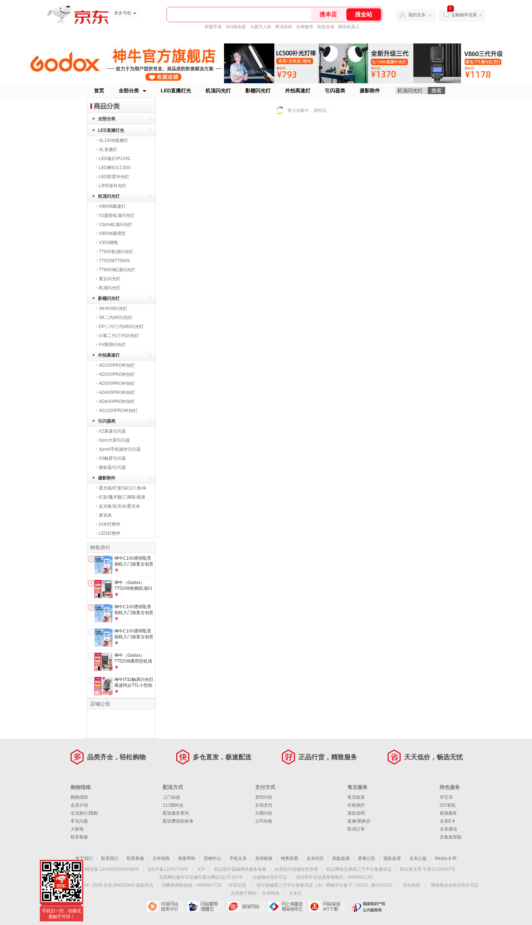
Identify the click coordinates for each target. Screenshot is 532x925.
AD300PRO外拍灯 (117, 383)
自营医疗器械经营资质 (296, 869)
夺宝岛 (446, 797)
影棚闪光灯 (258, 90)
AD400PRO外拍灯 (117, 392)
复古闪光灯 (110, 278)
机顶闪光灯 (218, 90)
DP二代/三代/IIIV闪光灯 (121, 326)
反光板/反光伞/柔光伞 (119, 506)
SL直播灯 (108, 149)
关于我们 (84, 858)
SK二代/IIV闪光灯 (115, 317)
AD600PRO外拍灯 (117, 401)
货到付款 (264, 797)
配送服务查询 (176, 813)
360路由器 (235, 26)
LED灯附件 (110, 533)
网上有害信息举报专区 (286, 906)
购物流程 (79, 797)
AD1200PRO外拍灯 (118, 410)
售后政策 (356, 797)
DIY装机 (448, 805)
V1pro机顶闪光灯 (115, 224)
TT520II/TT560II (114, 260)
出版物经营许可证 (270, 877)
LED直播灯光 (176, 90)
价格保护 (356, 805)
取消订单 (356, 829)
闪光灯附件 (110, 524)
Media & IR (446, 858)
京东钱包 (270, 893)
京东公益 (418, 858)
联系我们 (109, 858)
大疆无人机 (260, 26)
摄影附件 (370, 90)
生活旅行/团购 (84, 813)
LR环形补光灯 (112, 185)
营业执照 (411, 885)
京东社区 (315, 858)
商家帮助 (186, 858)
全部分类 (129, 90)
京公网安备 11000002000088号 (108, 869)
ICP (201, 869)
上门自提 (171, 797)
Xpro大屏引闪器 (114, 440)
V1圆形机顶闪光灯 (117, 215)
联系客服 (79, 837)
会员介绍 (79, 805)
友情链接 (264, 858)
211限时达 (173, 805)
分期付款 (264, 813)
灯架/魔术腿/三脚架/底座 (122, 497)
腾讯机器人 (349, 26)
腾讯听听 (283, 26)
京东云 (295, 893)
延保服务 (448, 813)
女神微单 (304, 26)
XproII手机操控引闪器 (120, 449)
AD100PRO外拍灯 (117, 365)
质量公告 (366, 858)
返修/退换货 (358, 821)
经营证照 (237, 885)
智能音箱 (325, 26)
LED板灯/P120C (115, 158)
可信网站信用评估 (164, 906)
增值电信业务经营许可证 (454, 885)
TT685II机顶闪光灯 (117, 269)
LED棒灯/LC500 (115, 167)
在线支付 (264, 805)
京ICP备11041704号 (168, 869)
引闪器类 (335, 90)
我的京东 (417, 14)
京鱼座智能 (450, 837)
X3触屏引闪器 (112, 458)
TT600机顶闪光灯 (116, 251)
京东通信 (448, 829)
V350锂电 (108, 242)
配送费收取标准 (178, 821)
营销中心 (212, 858)
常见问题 (79, 821)
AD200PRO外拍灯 (117, 374)
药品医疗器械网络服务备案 (240, 869)
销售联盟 (289, 858)
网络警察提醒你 (205, 906)
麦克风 (105, 515)
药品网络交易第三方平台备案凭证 (359, 869)
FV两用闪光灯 (112, 344)
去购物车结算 (464, 14)
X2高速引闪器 (112, 431)
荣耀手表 (213, 26)
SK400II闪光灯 (113, 308)
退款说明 (356, 813)
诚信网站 (246, 906)
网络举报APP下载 (327, 906)
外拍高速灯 (298, 90)
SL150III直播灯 (113, 140)
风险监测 (341, 858)
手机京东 (238, 858)
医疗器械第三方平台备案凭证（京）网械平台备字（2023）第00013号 (324, 885)
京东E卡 (448, 821)
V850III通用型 (112, 233)
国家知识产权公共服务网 (367, 906)
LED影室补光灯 (114, 176)
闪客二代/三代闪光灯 (119, 335)
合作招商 (161, 858)
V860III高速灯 (112, 206)
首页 (99, 90)
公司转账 (264, 821)
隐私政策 (392, 858)
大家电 (77, 829)
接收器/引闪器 (112, 467)
